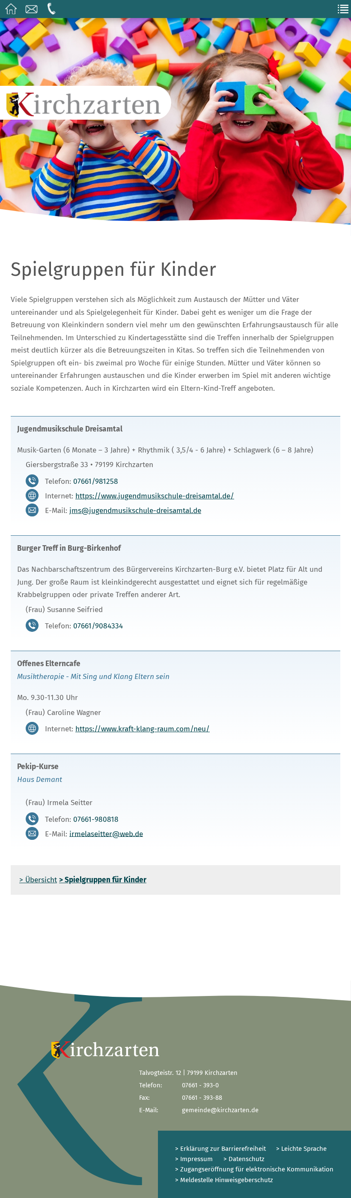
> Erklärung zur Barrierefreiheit (220, 1149)
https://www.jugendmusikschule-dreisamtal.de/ (154, 496)
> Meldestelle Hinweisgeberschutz (224, 1180)
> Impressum (194, 1159)
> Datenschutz (244, 1159)
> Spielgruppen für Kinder (102, 879)
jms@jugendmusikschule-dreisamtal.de (135, 510)
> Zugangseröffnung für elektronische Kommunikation (254, 1169)
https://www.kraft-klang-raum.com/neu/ (142, 728)
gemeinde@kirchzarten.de (220, 1110)
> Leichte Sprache (300, 1149)
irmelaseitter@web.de (106, 833)
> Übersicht (38, 879)
